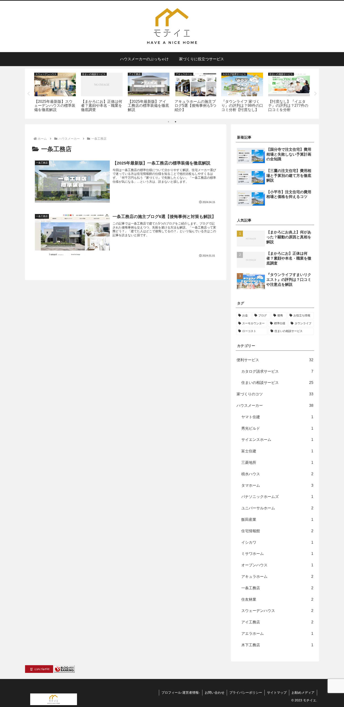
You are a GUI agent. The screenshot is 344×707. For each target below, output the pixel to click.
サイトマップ (277, 692)
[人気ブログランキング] (64, 669)
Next (315, 93)
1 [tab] (168, 121)
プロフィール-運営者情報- (180, 692)
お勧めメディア (303, 692)
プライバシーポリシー (245, 692)
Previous (28, 93)
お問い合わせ (214, 692)
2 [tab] (175, 121)
